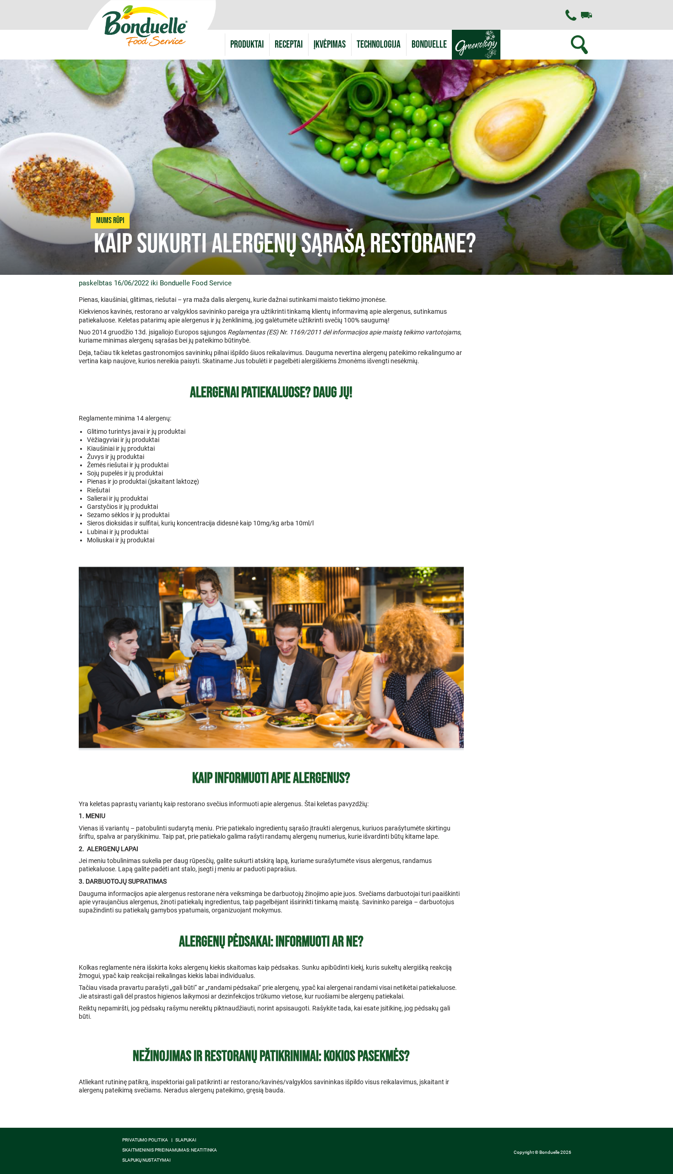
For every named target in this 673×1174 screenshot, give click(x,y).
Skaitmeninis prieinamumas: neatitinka (169, 1150)
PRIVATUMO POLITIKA (145, 1140)
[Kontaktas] (570, 15)
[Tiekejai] (586, 15)
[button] (429, 45)
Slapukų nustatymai (146, 1160)
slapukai (185, 1140)
